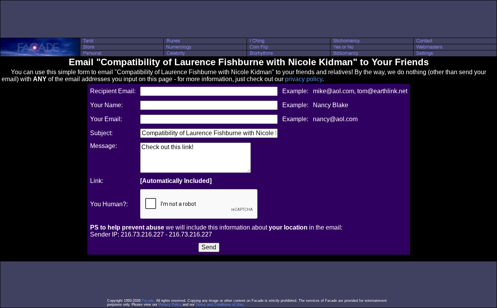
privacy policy (303, 79)
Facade (148, 301)
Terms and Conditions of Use (219, 304)
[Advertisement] (248, 19)
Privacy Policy (169, 304)
